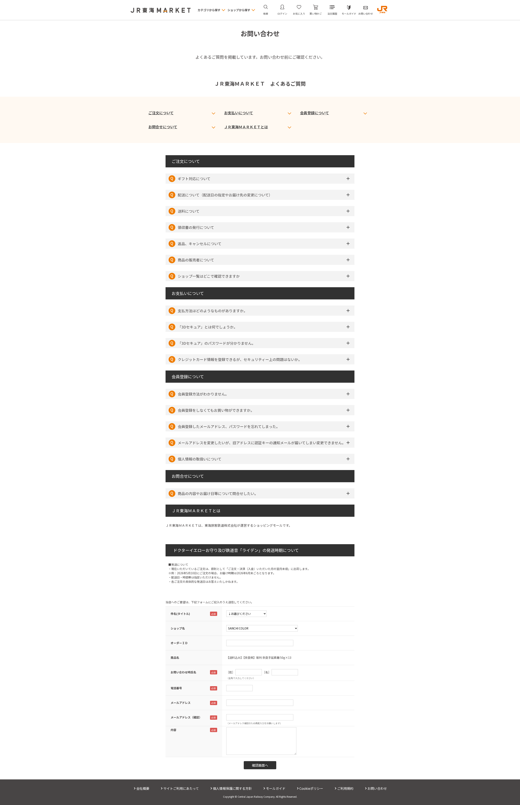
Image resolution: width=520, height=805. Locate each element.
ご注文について (161, 112)
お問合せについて (162, 126)
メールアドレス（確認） (186, 717)
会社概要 (142, 788)
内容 (173, 730)
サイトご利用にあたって (181, 788)
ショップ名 (178, 628)
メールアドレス (181, 703)
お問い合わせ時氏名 (183, 672)
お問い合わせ (365, 13)
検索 (265, 13)
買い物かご (316, 13)
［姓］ (230, 672)
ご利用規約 (345, 788)
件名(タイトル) (180, 614)
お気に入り (299, 13)
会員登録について (314, 112)
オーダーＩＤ (179, 643)
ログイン (282, 13)
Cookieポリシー (311, 788)
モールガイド (349, 13)
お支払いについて (238, 112)
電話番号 (176, 688)
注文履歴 (332, 13)
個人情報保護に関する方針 (232, 788)
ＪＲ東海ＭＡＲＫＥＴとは (246, 126)
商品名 (175, 657)
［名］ (266, 672)
